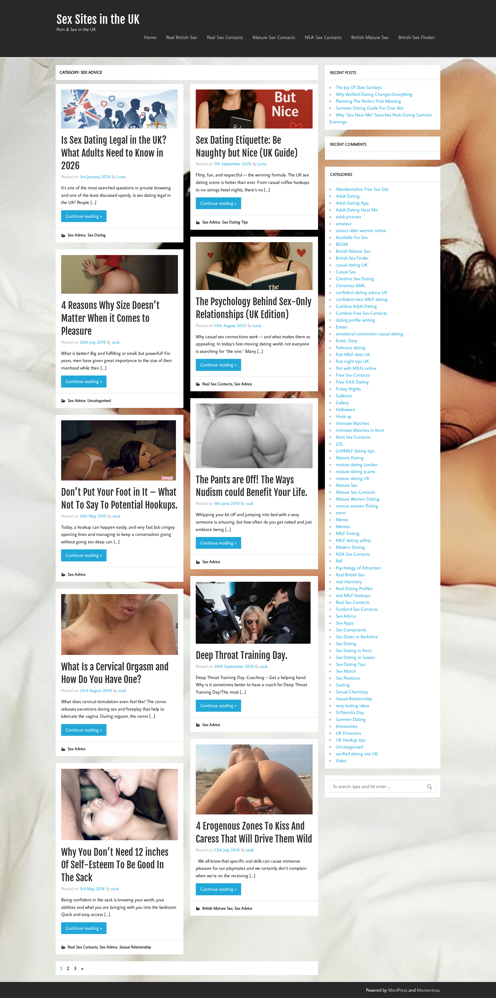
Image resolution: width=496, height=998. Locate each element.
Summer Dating (351, 719)
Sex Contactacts (351, 630)
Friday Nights (348, 389)
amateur (344, 223)
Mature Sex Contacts (274, 37)
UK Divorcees (348, 733)
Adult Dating (348, 196)
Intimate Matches (352, 423)
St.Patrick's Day (350, 712)
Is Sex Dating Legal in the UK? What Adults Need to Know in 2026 (113, 153)
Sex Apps (344, 623)
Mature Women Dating (357, 499)
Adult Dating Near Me (357, 210)
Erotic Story (346, 340)
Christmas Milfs (350, 285)
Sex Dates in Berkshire (357, 636)
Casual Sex (346, 272)
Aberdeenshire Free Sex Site (362, 189)
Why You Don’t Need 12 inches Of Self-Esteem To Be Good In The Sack (114, 865)
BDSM (342, 244)
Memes (343, 526)
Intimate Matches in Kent (360, 430)
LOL (339, 444)
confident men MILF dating (362, 299)
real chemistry (349, 581)
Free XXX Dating (352, 382)
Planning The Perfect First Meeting (368, 101)
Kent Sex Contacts (353, 437)
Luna (121, 176)
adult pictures (348, 216)
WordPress (397, 990)
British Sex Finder (352, 258)
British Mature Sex (370, 37)
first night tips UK (352, 361)
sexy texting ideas (352, 705)
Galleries (344, 395)
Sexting (343, 685)
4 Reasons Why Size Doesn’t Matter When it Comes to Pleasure (110, 318)
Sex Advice (77, 235)
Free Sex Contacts (353, 375)
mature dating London (357, 464)
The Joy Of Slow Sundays (358, 87)
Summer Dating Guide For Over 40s (369, 108)
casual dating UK (351, 265)
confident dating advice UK (361, 292)
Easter (342, 327)
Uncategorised (99, 400)
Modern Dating (350, 547)
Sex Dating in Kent (353, 650)
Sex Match (346, 671)
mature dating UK (352, 478)
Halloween (345, 409)
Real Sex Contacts (225, 37)
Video (341, 760)
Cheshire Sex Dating (355, 278)
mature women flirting (357, 506)
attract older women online (361, 230)
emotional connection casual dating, (370, 333)
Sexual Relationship (135, 947)
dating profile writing (355, 320)
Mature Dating (350, 457)
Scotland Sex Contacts (356, 609)
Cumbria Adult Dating (356, 306)
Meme (342, 519)
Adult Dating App (352, 203)
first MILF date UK (353, 354)
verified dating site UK (357, 753)
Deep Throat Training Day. (242, 655)
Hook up (344, 416)
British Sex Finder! (416, 37)
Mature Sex (346, 485)
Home (150, 37)
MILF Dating (347, 533)
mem (341, 512)
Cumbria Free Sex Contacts (361, 313)
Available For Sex (352, 237)
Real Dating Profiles (354, 588)
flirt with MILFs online (356, 368)
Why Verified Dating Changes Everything (374, 94)
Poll (339, 561)
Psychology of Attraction (358, 568)
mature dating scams (355, 471)
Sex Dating (97, 235)
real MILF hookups (353, 595)
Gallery (342, 402)
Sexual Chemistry (352, 691)
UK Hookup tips (350, 740)
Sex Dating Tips (235, 222)
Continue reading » (84, 216)
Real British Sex (181, 37)
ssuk (116, 342)
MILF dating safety (353, 540)
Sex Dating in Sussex (355, 657)
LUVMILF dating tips (355, 451)
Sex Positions (348, 678)
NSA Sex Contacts (323, 37)
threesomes (346, 726)
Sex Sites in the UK (98, 19)
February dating (350, 347)
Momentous (428, 990)
